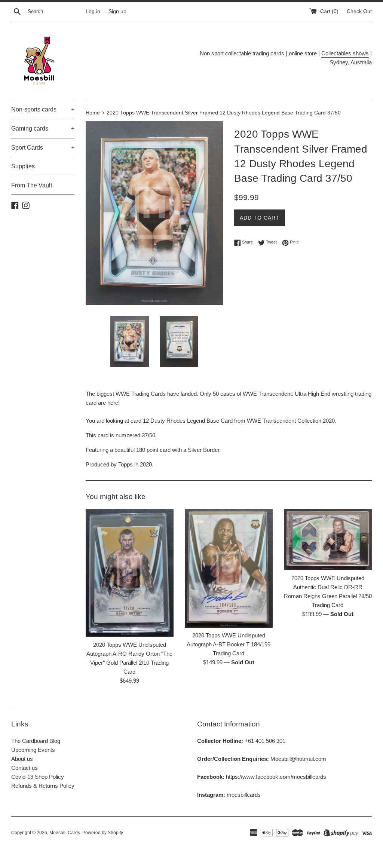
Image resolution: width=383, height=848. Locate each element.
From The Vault (31, 185)
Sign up (117, 11)
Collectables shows (345, 53)
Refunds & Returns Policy (42, 786)
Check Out (359, 11)
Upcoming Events (33, 750)
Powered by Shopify (102, 832)
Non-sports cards (42, 109)
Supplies (23, 166)
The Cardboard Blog (35, 741)
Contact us (24, 768)
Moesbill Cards (64, 832)
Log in (93, 11)
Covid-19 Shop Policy (37, 777)
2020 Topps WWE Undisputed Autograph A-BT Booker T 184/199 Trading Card (228, 644)
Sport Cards (42, 147)
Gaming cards (42, 128)
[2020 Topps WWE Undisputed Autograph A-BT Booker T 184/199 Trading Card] (229, 568)
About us (22, 759)
